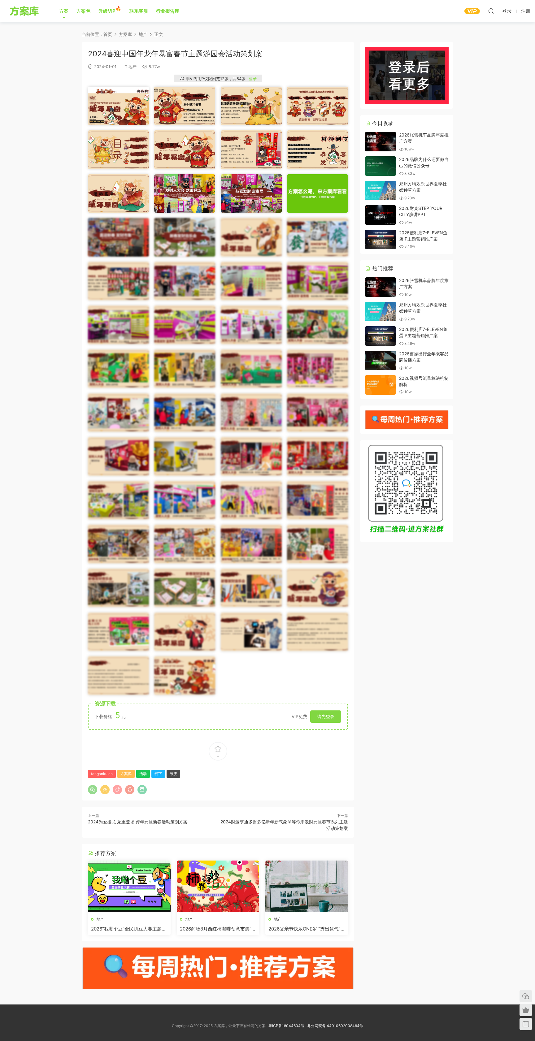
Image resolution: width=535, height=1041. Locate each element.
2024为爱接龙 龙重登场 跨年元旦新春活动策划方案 (138, 821)
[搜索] (491, 10)
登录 (253, 78)
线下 (158, 773)
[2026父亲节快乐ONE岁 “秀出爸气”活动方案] (306, 886)
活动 (143, 773)
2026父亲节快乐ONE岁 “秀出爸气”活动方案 (304, 929)
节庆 (173, 773)
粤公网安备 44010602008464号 (335, 1025)
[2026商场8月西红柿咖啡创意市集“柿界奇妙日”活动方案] (218, 886)
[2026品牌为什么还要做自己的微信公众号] (380, 166)
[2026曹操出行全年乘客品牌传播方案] (380, 360)
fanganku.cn (102, 773)
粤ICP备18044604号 (287, 1025)
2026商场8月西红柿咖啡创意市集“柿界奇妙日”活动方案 (218, 929)
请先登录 (325, 716)
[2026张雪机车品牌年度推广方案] (380, 141)
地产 (132, 66)
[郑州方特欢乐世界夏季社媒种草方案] (380, 190)
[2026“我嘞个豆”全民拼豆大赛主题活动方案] (129, 886)
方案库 (25, 11)
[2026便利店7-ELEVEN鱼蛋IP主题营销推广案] (380, 239)
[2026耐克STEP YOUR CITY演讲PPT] (380, 215)
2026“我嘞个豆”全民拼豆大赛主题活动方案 (128, 929)
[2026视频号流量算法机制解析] (380, 385)
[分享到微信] (92, 789)
